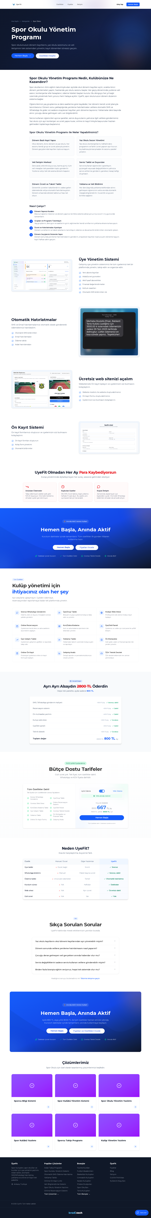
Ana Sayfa (14, 21)
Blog (112, 1171)
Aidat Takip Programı (53, 1168)
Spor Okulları (82, 1187)
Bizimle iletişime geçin (90, 978)
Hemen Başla (21, 56)
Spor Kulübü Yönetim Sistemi (56, 1171)
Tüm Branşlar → (83, 1194)
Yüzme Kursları (83, 1168)
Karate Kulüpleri (84, 1181)
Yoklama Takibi (50, 1178)
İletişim (113, 1174)
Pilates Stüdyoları (84, 1184)
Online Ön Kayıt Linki (53, 1181)
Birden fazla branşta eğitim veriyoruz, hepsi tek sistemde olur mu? (67, 969)
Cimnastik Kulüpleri (85, 1178)
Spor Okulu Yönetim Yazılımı (56, 1187)
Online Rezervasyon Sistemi (56, 1191)
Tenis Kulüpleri (83, 1191)
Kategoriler (26, 21)
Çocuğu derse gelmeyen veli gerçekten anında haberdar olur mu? (67, 955)
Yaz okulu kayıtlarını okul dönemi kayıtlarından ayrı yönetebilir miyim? (69, 941)
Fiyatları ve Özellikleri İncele (86, 1031)
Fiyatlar (113, 1168)
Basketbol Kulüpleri (85, 1174)
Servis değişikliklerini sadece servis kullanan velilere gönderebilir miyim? (70, 962)
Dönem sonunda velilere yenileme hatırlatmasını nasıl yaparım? (66, 948)
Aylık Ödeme (86, 791)
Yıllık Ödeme (117, 791)
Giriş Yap (120, 4)
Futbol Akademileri (85, 1171)
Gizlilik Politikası (117, 1178)
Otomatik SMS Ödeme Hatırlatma (58, 1174)
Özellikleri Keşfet (47, 56)
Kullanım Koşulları (117, 1181)
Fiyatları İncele (87, 547)
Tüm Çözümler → (51, 1194)
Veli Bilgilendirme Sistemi (55, 1184)
